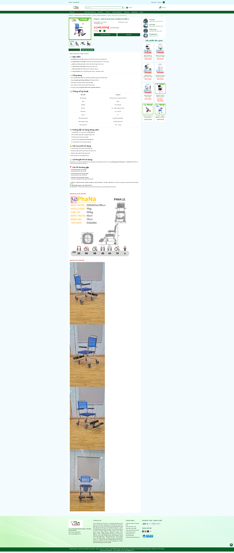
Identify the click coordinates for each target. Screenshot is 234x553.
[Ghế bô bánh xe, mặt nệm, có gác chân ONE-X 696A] (148, 48)
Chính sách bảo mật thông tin (132, 537)
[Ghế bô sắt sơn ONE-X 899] (148, 88)
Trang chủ (71, 12)
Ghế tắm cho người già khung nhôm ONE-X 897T (160, 76)
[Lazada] (148, 531)
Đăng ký (159, 2)
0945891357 (76, 2)
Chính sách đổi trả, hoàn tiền (132, 530)
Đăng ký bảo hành (130, 533)
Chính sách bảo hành (130, 532)
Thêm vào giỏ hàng (105, 34)
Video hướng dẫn (116, 12)
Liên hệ (141, 12)
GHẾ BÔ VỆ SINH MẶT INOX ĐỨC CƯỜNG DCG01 (160, 96)
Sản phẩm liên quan (154, 40)
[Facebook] (143, 531)
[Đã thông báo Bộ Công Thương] (147, 535)
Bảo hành (100, 12)
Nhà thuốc (126, 12)
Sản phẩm (79, 12)
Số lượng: (96, 30)
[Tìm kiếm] (122, 7)
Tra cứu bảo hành (130, 535)
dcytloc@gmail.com (76, 533)
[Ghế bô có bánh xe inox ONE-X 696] (160, 48)
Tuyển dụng (134, 12)
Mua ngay (128, 34)
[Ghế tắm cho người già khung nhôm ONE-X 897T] (160, 68)
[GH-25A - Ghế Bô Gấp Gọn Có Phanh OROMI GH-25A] (160, 109)
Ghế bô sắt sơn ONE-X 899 (148, 96)
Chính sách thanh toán (90, 12)
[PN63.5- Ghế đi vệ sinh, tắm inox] (148, 109)
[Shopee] (146, 531)
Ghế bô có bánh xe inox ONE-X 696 (160, 56)
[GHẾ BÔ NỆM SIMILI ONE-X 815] (148, 68)
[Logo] (76, 7)
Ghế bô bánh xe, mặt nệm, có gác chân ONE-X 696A (147, 56)
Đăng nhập (153, 2)
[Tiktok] (151, 531)
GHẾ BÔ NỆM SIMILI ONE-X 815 (147, 76)
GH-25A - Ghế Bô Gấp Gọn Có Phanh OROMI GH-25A (160, 116)
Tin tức (107, 12)
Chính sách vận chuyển (131, 528)
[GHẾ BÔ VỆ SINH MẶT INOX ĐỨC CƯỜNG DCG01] (160, 88)
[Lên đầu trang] (231, 541)
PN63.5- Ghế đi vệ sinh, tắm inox (148, 116)
